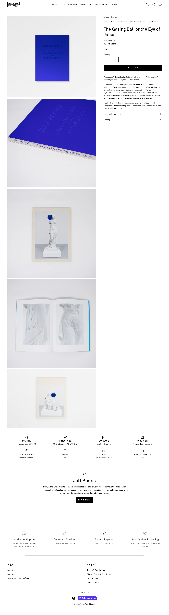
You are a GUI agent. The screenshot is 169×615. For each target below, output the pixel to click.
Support (91, 564)
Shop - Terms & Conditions (99, 574)
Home (106, 22)
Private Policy (93, 578)
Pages (10, 564)
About (10, 570)
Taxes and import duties (113, 114)
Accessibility (93, 582)
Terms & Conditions (96, 570)
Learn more (84, 500)
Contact (57, 543)
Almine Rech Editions (119, 22)
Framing (107, 119)
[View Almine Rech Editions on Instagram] (74, 598)
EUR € (82, 592)
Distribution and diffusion (19, 578)
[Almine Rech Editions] (13, 4)
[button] (69, 4)
